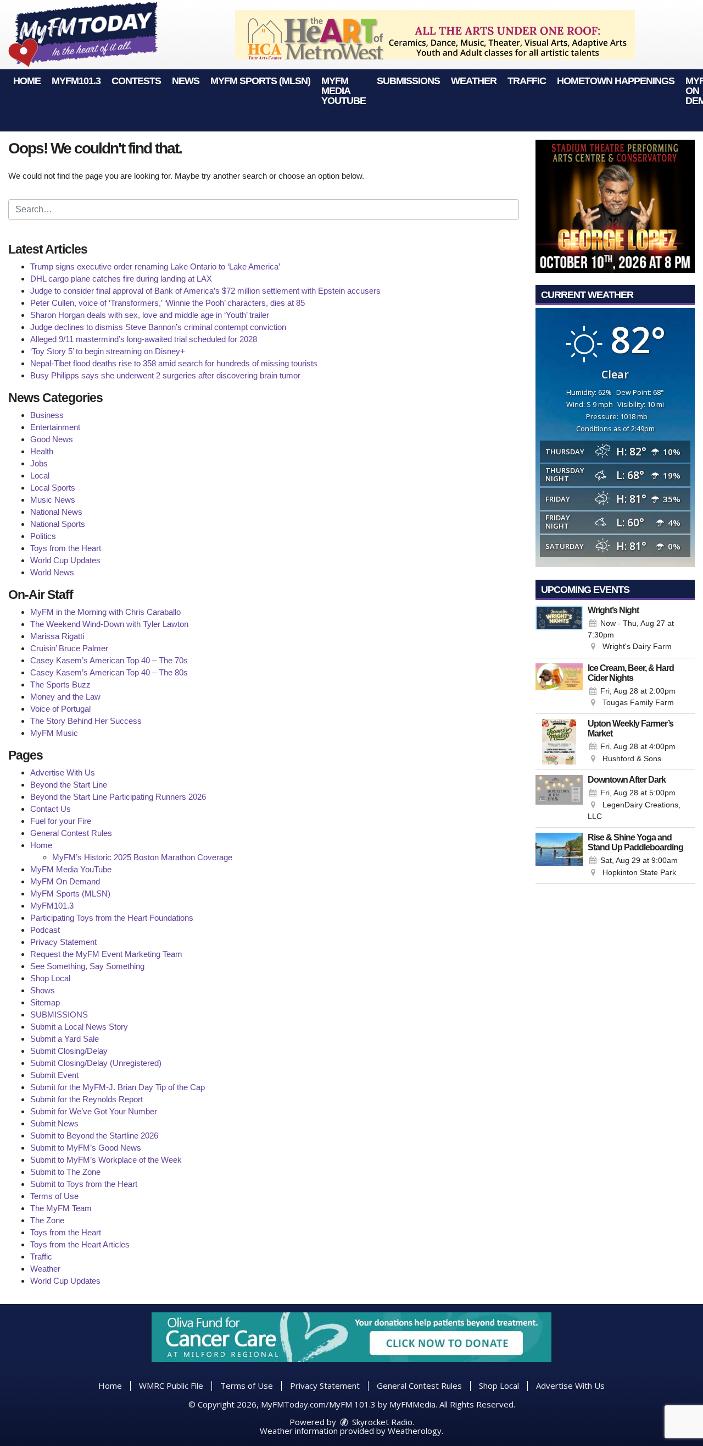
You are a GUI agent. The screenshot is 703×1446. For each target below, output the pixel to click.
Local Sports (52, 487)
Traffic (526, 80)
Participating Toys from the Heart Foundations (111, 917)
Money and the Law (65, 696)
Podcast (45, 929)
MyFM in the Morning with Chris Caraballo (105, 612)
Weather (473, 80)
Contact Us (50, 808)
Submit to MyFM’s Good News (85, 1147)
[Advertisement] (435, 34)
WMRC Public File (171, 1385)
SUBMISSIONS (408, 80)
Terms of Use (54, 1196)
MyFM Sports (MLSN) (260, 80)
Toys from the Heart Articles (80, 1244)
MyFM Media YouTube (343, 90)
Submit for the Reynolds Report (86, 1099)
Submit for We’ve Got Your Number (93, 1111)
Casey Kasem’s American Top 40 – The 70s (109, 660)
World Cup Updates (65, 560)
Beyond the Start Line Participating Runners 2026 (118, 796)
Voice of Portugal (60, 708)
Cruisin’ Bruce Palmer (69, 648)
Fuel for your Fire (60, 821)
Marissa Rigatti (57, 636)
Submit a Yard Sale (64, 1038)
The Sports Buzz (60, 684)
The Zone (47, 1220)
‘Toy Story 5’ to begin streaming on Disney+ (107, 351)
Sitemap (45, 1002)
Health (41, 451)
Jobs (39, 463)
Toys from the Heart (65, 548)
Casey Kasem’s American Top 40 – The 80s (109, 672)
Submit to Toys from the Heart (83, 1184)
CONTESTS (136, 80)
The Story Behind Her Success (86, 720)
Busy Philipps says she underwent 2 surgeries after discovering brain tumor (165, 375)
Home (27, 80)
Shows (42, 990)
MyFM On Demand (65, 881)
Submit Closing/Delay (69, 1050)
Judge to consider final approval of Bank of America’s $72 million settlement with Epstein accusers (205, 290)
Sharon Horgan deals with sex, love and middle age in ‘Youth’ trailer (149, 315)
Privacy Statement (63, 942)
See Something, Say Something (87, 966)
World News (52, 572)
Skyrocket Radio (381, 1421)
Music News (52, 499)
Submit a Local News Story (79, 1026)
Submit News (54, 1123)
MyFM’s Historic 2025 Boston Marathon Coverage (142, 857)
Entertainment (55, 427)
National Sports (57, 524)
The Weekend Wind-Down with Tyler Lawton (109, 624)
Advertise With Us (62, 772)
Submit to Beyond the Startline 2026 (94, 1135)
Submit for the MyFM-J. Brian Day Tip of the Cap (117, 1087)
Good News (51, 439)
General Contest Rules (71, 833)
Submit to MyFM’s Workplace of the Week (106, 1159)
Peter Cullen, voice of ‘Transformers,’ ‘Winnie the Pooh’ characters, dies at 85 (167, 302)
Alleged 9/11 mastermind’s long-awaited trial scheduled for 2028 (143, 339)
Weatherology (415, 1430)
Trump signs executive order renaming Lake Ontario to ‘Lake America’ (155, 266)
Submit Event (54, 1075)
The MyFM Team (61, 1208)
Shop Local (50, 978)
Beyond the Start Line (68, 784)
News (185, 80)
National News (56, 511)
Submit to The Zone (65, 1171)
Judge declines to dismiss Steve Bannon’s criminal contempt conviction (158, 327)
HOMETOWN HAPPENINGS (615, 80)
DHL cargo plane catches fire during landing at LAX (121, 278)
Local (39, 475)
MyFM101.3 (76, 80)
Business (47, 415)
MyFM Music (54, 733)
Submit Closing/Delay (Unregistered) (95, 1063)
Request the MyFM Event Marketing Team (106, 954)
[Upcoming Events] (559, 629)
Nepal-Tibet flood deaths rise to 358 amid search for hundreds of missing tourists (173, 363)
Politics (43, 536)
